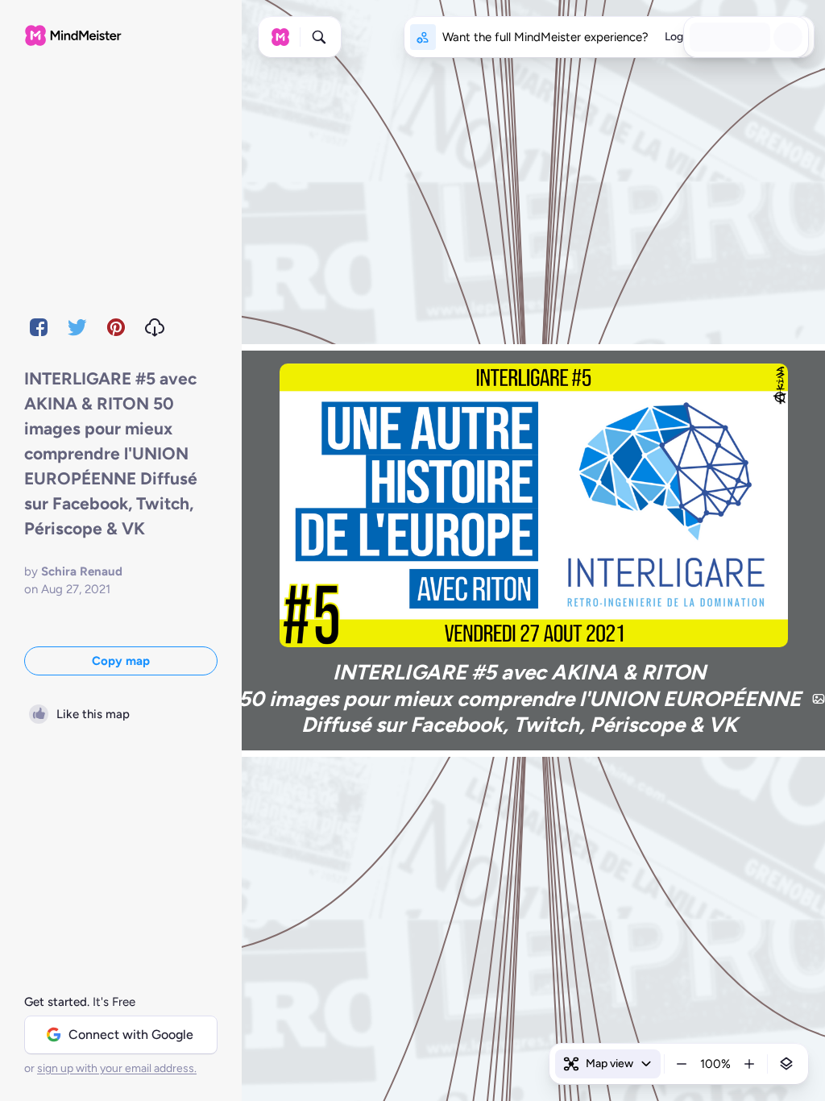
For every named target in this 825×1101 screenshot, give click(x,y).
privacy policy (310, 1069)
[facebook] (38, 327)
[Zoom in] (749, 1063)
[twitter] (77, 327)
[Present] (757, 37)
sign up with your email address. (117, 1068)
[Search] (319, 37)
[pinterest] (116, 327)
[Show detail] (786, 1063)
